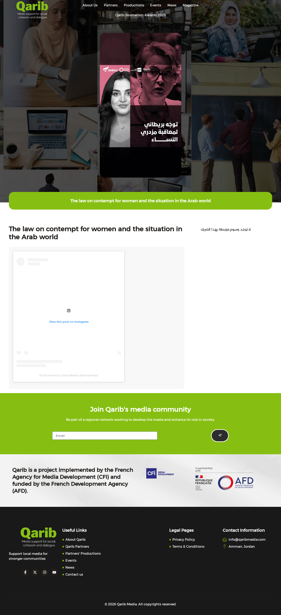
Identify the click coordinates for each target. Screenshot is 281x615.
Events (155, 5)
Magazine (191, 5)
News (171, 5)
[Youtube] (54, 572)
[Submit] (220, 435)
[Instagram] (45, 572)
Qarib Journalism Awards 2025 (140, 15)
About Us (90, 5)
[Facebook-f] (25, 572)
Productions (134, 5)
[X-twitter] (35, 572)
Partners (111, 5)
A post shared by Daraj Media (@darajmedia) (68, 375)
